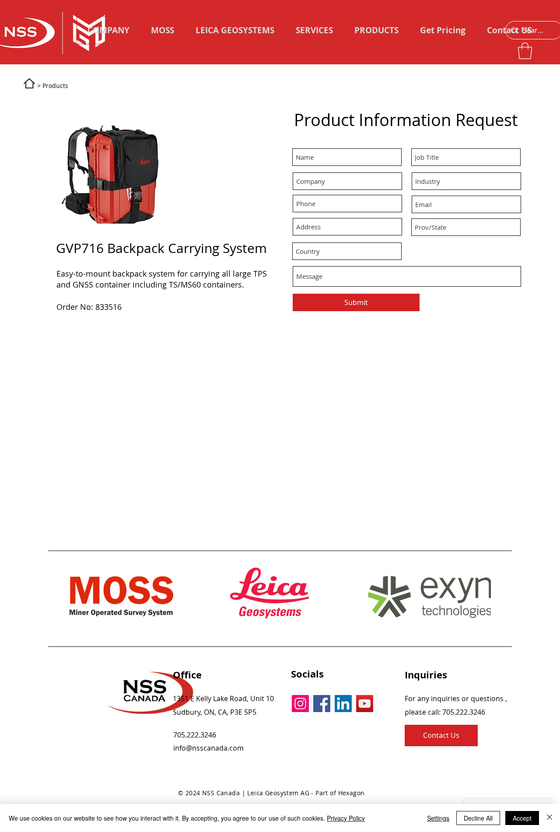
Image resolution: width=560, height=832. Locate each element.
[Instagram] (300, 703)
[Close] (549, 818)
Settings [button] (438, 818)
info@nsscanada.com (208, 748)
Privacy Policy (346, 818)
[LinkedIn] (343, 703)
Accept (522, 818)
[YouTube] (364, 703)
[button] (376, 30)
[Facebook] (321, 703)
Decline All (478, 818)
